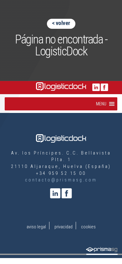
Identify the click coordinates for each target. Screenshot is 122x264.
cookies (88, 227)
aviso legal (36, 227)
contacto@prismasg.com (61, 180)
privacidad (63, 227)
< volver (61, 23)
